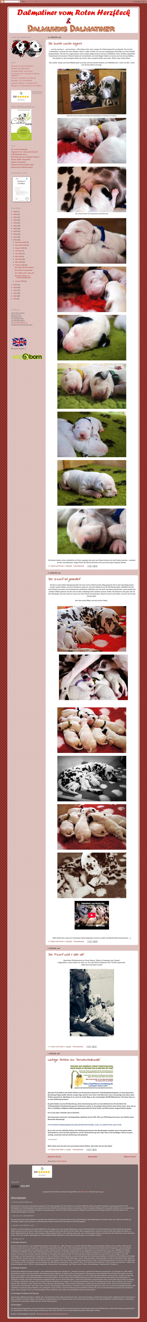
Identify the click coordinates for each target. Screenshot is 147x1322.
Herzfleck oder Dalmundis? (20, 68)
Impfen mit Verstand (18, 162)
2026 (15, 211)
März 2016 (19, 262)
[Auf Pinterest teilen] (96, 566)
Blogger (101, 1192)
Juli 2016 (18, 251)
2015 (15, 285)
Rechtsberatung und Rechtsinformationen (52, 1314)
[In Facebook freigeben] (94, 566)
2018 (15, 234)
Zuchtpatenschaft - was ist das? (22, 71)
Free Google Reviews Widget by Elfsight (37, 92)
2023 (15, 220)
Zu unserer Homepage (19, 149)
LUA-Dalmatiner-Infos (19, 154)
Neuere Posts (54, 1157)
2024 (15, 217)
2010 (15, 299)
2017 (15, 237)
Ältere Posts (130, 1157)
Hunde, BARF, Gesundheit (20, 159)
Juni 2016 (19, 253)
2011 (15, 296)
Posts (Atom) (61, 1161)
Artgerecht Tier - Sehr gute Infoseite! (24, 152)
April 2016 (19, 259)
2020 (15, 228)
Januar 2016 (20, 281)
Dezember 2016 (21, 242)
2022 (15, 223)
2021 (15, 226)
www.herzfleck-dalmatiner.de (19, 322)
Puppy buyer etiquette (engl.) (22, 167)
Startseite (92, 1157)
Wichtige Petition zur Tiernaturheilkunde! (74, 1060)
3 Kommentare (79, 566)
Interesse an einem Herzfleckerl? (22, 66)
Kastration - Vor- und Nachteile (21, 80)
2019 (15, 231)
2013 (15, 290)
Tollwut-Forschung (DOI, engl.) (22, 164)
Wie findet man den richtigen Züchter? (25, 157)
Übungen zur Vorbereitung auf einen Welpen (26, 86)
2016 (15, 240)
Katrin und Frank (57, 566)
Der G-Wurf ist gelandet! (64, 579)
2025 (15, 214)
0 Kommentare (78, 1047)
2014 (15, 287)
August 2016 (20, 248)
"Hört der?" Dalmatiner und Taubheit (23, 78)
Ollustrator (84, 1192)
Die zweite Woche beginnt (65, 43)
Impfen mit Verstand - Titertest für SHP (24, 83)
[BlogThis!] (90, 566)
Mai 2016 (18, 256)
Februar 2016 (20, 265)
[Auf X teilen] (92, 566)
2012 (15, 293)
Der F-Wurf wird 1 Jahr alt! (65, 954)
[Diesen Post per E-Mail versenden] (88, 566)
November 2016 (21, 245)
